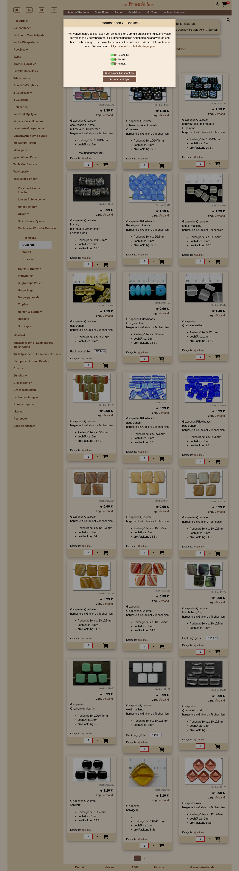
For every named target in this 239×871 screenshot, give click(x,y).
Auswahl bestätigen (120, 79)
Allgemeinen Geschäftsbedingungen (133, 46)
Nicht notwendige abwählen (119, 73)
